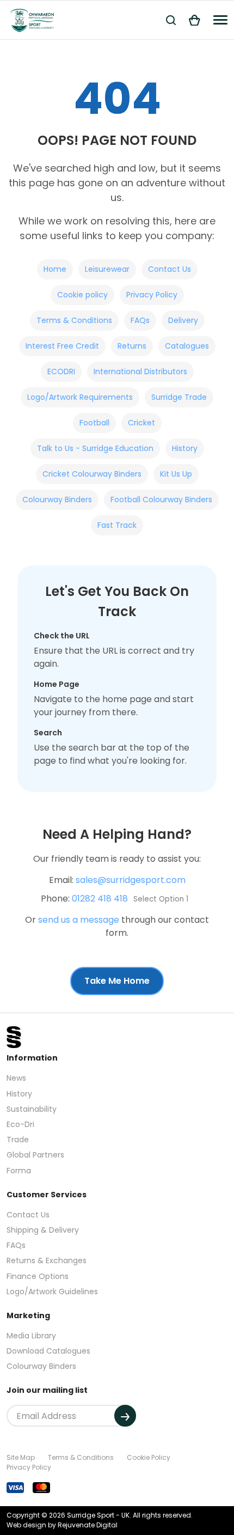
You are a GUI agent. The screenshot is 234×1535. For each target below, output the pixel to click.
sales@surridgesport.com (131, 880)
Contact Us (169, 269)
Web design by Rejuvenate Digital (62, 1525)
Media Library (31, 1335)
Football (94, 422)
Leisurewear (107, 269)
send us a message (78, 919)
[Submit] (125, 1416)
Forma (19, 1170)
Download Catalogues (48, 1350)
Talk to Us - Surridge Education (95, 448)
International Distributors (140, 371)
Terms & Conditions (74, 320)
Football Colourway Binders (161, 499)
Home (55, 269)
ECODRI (61, 371)
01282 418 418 (100, 898)
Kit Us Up (176, 473)
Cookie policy (82, 294)
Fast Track (117, 525)
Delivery (183, 320)
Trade (18, 1139)
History (185, 448)
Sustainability (32, 1109)
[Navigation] (220, 20)
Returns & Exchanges (47, 1260)
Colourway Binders (57, 499)
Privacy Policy (151, 294)
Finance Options (38, 1276)
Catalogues (187, 345)
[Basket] (194, 20)
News (16, 1078)
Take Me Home (117, 980)
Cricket (141, 422)
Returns (132, 345)
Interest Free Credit (62, 345)
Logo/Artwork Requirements (80, 397)
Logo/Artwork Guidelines (52, 1291)
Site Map (21, 1457)
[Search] (171, 20)
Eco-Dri (20, 1124)
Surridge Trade (179, 397)
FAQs (140, 320)
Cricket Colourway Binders (91, 473)
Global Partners (35, 1154)
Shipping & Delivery (43, 1230)
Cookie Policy (148, 1457)
